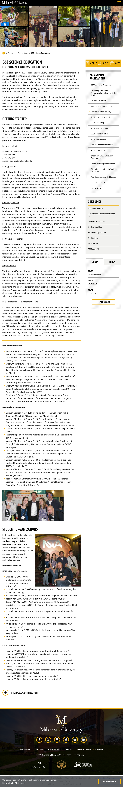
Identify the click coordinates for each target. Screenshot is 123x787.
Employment (25, 749)
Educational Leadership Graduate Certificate (104, 170)
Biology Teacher (9, 166)
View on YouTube (32, 672)
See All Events (103, 302)
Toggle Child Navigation (89, 111)
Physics (77, 131)
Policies (40, 749)
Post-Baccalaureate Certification (103, 177)
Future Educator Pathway (101, 112)
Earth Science (63, 131)
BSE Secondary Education (101, 85)
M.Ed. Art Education (98, 139)
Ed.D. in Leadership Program (102, 144)
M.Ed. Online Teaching (99, 128)
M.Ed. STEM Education (99, 134)
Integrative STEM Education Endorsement (102, 157)
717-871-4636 (79, 755)
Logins (69, 749)
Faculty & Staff (96, 188)
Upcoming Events (98, 182)
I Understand (109, 781)
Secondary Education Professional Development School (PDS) (104, 92)
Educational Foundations (18, 53)
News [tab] (112, 262)
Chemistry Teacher (10, 202)
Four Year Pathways (98, 100)
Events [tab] (94, 262)
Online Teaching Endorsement (103, 163)
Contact (99, 749)
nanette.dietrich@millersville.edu (17, 160)
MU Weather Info (38, 767)
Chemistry (51, 131)
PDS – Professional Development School (20, 301)
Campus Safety (84, 749)
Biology (42, 131)
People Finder (55, 749)
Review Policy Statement (13, 783)
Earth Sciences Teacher (12, 238)
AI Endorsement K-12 (99, 150)
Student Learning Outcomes (102, 106)
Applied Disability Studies (101, 117)
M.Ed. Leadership (97, 122)
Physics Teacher (9, 265)
